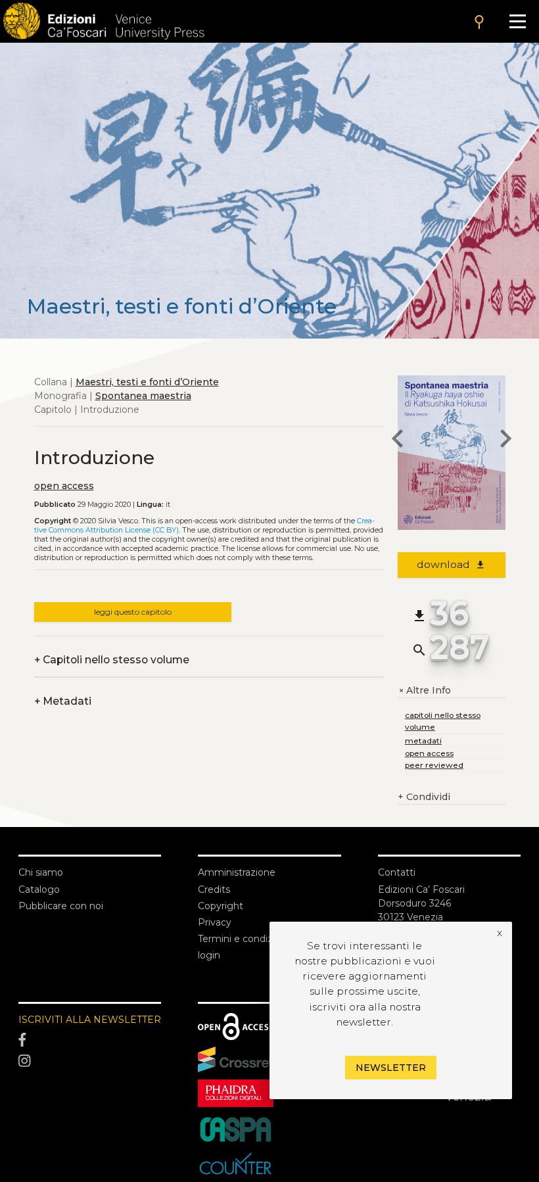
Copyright (220, 906)
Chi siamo (40, 872)
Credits (214, 889)
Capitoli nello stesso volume (111, 659)
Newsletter (391, 1068)
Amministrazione (236, 872)
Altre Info (424, 690)
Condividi (424, 797)
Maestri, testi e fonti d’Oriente (147, 382)
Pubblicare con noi (60, 906)
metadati (423, 740)
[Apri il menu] (517, 21)
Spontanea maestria (143, 396)
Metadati (62, 701)
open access (64, 486)
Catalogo (39, 889)
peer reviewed (434, 765)
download (451, 564)
